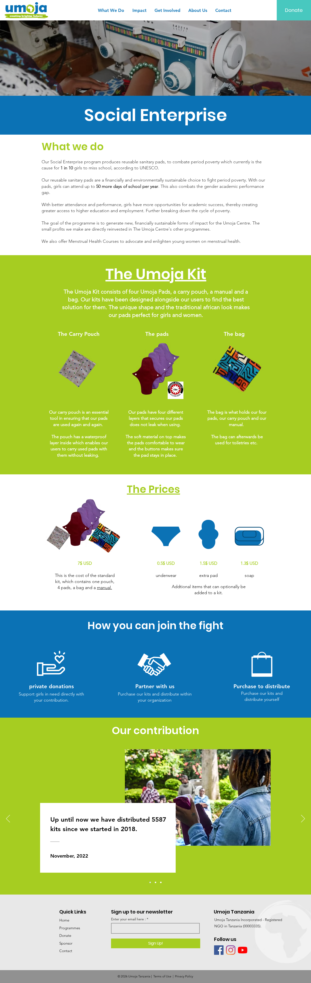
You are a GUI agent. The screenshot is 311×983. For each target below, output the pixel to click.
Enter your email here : (128, 919)
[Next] (303, 819)
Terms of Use (162, 976)
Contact (65, 950)
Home (64, 920)
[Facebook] (219, 950)
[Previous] (8, 819)
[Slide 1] (161, 882)
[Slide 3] (150, 882)
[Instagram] (230, 950)
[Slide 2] (155, 882)
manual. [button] (237, 424)
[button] (111, 10)
